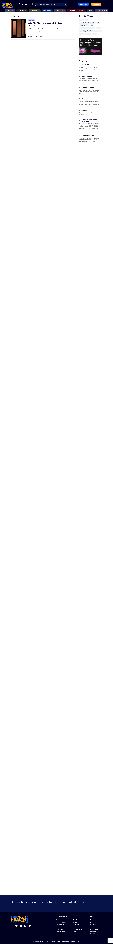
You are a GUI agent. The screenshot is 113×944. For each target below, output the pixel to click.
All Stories (93, 927)
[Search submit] (65, 4)
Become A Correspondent (94, 932)
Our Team (93, 924)
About (92, 922)
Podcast (92, 920)
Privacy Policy (94, 929)
